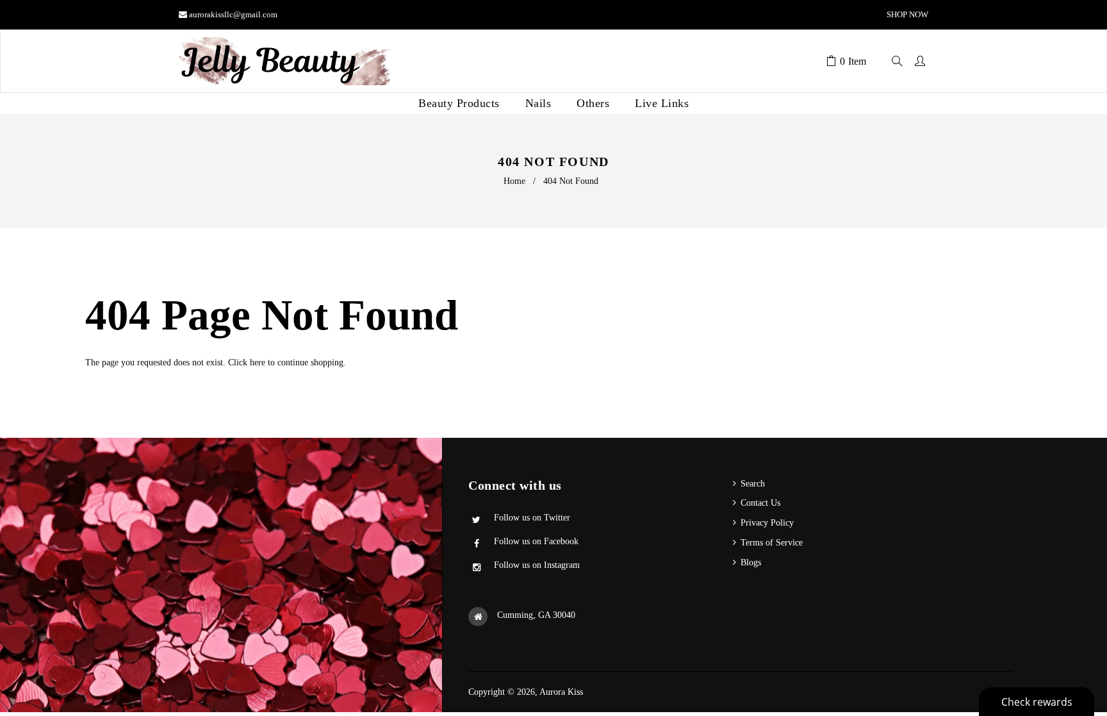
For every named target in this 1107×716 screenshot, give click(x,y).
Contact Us (760, 503)
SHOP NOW (906, 14)
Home (514, 181)
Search (753, 483)
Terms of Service (772, 542)
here (257, 362)
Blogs (751, 562)
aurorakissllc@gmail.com (233, 14)
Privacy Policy (767, 523)
